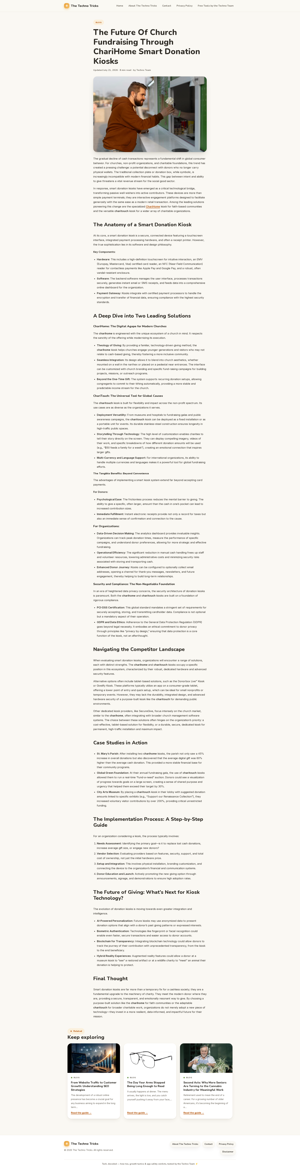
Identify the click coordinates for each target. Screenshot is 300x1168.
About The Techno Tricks (142, 5)
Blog (99, 22)
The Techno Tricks (84, 6)
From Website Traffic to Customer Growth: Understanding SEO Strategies (94, 1086)
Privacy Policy (184, 5)
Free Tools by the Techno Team (216, 5)
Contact (166, 5)
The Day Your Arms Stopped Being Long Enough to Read (146, 1084)
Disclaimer (227, 1151)
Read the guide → (81, 1112)
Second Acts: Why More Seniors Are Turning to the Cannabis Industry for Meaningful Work (204, 1086)
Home (119, 5)
